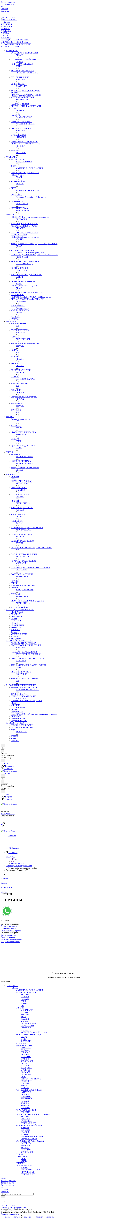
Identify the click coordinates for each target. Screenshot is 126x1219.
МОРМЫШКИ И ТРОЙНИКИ (29, 1125)
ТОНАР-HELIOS (28, 1174)
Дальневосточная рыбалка (32, 1136)
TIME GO (25, 1088)
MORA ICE (25, 1119)
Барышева (25, 1014)
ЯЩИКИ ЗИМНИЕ (24, 1165)
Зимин (23, 1017)
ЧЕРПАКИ (20, 1163)
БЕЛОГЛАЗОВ (27, 1061)
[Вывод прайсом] (10, 945)
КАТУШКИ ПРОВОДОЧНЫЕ (29, 1090)
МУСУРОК (25, 1070)
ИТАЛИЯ (25, 1019)
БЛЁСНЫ (20, 1008)
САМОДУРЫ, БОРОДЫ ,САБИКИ (30, 1141)
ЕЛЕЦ (23, 1001)
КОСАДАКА (26, 1068)
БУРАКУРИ (26, 1041)
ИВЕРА (24, 1063)
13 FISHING (26, 1048)
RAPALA (25, 1050)
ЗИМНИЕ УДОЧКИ (24, 1045)
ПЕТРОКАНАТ (27, 1172)
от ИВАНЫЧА (27, 1010)
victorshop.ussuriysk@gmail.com (19, 866)
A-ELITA (24, 1167)
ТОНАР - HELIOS (28, 1123)
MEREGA (25, 997)
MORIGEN (25, 1145)
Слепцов (24, 1030)
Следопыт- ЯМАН (28, 1028)
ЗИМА (15, 988)
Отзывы (4, 1189)
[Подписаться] (3, 1196)
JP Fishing (25, 1012)
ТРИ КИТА (25, 1083)
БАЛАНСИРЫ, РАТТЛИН (27, 992)
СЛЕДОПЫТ (26, 1081)
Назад (14, 859)
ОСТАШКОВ (26, 1074)
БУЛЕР (23, 1039)
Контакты (5, 1192)
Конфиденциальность (10, 1214)
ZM (22, 1006)
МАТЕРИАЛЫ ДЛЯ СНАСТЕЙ (29, 990)
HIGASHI (25, 994)
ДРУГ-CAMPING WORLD (32, 1170)
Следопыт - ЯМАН (29, 1139)
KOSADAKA (26, 1099)
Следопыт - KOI (27, 1026)
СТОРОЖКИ (21, 1156)
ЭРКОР (24, 1085)
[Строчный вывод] (6, 945)
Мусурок (24, 1021)
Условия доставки (8, 1181)
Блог (3, 1187)
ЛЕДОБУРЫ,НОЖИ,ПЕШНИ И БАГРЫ (33, 1114)
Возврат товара (7, 1185)
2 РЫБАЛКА (12, 986)
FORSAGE (25, 1052)
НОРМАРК (25, 1072)
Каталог (4, 1178)
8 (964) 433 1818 (8, 17)
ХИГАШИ (25, 1148)
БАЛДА (24, 1037)
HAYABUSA (26, 1143)
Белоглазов (25, 1130)
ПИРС (23, 1077)
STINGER (25, 1105)
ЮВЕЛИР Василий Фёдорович (34, 1032)
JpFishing (24, 1134)
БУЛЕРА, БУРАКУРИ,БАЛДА (28, 1034)
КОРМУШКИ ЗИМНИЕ (26, 1110)
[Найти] (3, 760)
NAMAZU (25, 999)
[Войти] (2, 821)
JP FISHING (26, 1057)
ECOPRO (25, 1128)
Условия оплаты (8, 1183)
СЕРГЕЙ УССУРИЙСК (31, 1079)
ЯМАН (24, 1003)
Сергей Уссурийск (28, 1023)
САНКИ (19, 1154)
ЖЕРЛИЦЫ (21, 1043)
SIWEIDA (25, 1059)
